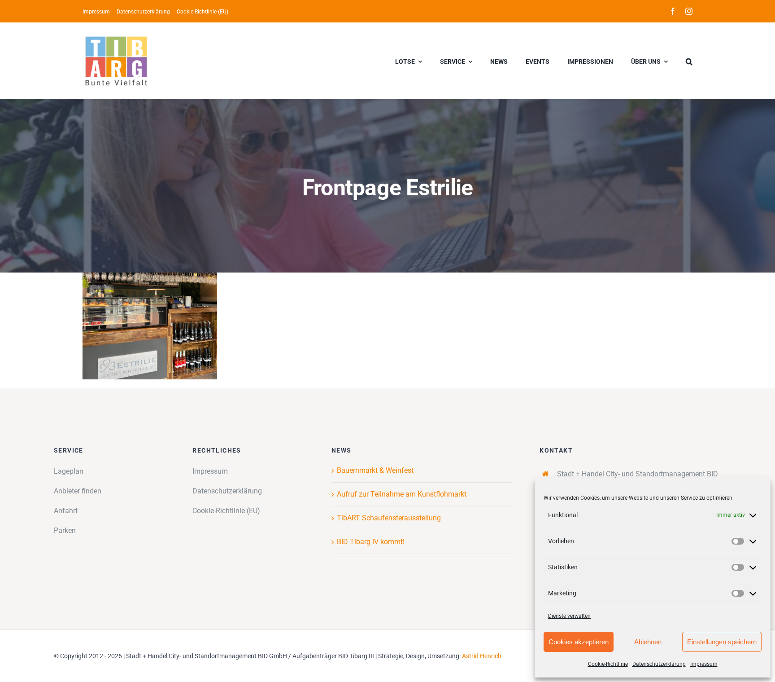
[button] (689, 60)
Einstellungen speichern (722, 642)
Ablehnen (648, 642)
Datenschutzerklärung (659, 664)
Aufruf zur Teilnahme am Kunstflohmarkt (401, 494)
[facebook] (672, 11)
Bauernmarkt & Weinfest (375, 470)
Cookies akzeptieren (579, 642)
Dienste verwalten (569, 616)
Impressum (704, 664)
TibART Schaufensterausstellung (389, 518)
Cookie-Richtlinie (608, 664)
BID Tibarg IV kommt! (371, 541)
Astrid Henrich (481, 656)
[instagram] (688, 11)
